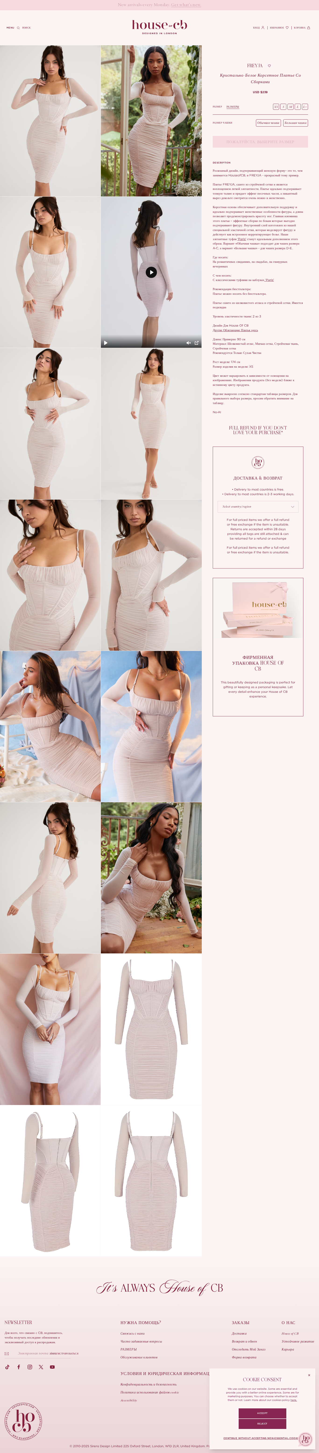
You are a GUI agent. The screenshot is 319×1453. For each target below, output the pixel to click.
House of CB (290, 1334)
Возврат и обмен (244, 1341)
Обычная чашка (268, 122)
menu (10, 28)
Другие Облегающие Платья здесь (235, 330)
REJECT (262, 1424)
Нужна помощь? (141, 1322)
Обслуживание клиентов (139, 1357)
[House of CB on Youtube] (52, 1367)
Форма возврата (244, 1357)
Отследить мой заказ (249, 1349)
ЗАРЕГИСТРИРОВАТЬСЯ (64, 1354)
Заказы (241, 1322)
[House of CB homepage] (23, 1421)
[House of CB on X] (41, 1367)
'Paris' (241, 239)
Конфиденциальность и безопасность (149, 1384)
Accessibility (129, 1400)
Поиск (26, 28)
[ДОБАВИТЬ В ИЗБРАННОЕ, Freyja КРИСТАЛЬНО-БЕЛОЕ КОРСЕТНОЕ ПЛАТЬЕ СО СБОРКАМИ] (269, 66)
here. (294, 1400)
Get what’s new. (186, 5)
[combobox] (258, 507)
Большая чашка (296, 122)
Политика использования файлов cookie (150, 1392)
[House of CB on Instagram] (30, 1367)
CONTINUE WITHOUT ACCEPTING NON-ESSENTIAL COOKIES (262, 1438)
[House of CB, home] (159, 27)
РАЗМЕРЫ (233, 106)
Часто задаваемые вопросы (141, 1341)
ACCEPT (262, 1413)
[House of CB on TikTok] (7, 1367)
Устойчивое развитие (298, 1341)
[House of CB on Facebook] (18, 1367)
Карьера (288, 1349)
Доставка (239, 1334)
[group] (260, 92)
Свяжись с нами (133, 1334)
